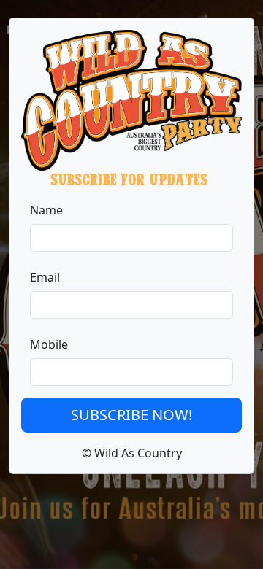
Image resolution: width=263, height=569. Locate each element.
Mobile (49, 344)
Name (46, 210)
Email (45, 277)
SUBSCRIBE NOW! (131, 415)
